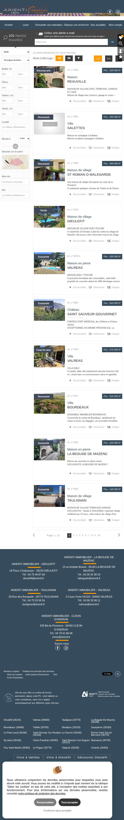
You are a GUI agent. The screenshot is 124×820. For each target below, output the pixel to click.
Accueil (19, 19)
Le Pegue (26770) (42, 747)
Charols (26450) (99, 747)
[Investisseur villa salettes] (49, 124)
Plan (55, 674)
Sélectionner (98, 101)
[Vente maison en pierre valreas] (49, 263)
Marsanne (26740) (100, 740)
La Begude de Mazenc (47, 19)
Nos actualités (98, 24)
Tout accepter (69, 802)
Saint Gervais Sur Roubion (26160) (47, 733)
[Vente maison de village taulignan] (49, 496)
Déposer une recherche (76, 24)
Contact (116, 19)
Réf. (3, 190)
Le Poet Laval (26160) (15, 732)
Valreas (87, 19)
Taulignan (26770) (71, 719)
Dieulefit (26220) (12, 719)
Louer (26, 24)
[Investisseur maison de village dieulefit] (49, 217)
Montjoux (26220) (71, 727)
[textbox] (15, 127)
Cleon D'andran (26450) (45, 740)
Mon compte (115, 24)
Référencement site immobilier (109, 696)
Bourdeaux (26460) (14, 727)
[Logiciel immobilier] (89, 694)
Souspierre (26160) (101, 727)
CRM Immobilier (103, 692)
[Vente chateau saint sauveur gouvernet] (49, 310)
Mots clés (6, 176)
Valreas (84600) (41, 719)
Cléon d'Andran (101, 19)
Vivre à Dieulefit (58, 757)
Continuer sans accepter (57, 810)
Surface (7, 95)
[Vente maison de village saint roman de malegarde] (49, 170)
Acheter (9, 24)
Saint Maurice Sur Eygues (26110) (76, 741)
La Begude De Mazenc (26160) (103, 720)
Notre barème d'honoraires (38, 674)
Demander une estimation (48, 24)
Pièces (5, 82)
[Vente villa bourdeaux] (49, 403)
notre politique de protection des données (41, 793)
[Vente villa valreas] (49, 356)
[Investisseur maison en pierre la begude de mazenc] (49, 449)
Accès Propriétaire (15, 678)
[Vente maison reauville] (49, 77)
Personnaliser (45, 802)
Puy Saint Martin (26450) (17, 747)
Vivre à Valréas (28, 757)
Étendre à (6, 139)
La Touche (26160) (72, 732)
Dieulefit (30, 19)
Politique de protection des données (38, 671)
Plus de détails (79, 101)
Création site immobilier (106, 694)
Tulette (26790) (41, 727)
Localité (5, 122)
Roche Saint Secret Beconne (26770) (101, 733)
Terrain (7, 109)
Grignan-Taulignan (70, 19)
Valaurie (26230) (70, 747)
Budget (5, 69)
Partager (115, 101)
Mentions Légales (11, 671)
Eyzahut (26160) (12, 740)
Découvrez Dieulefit (92, 757)
